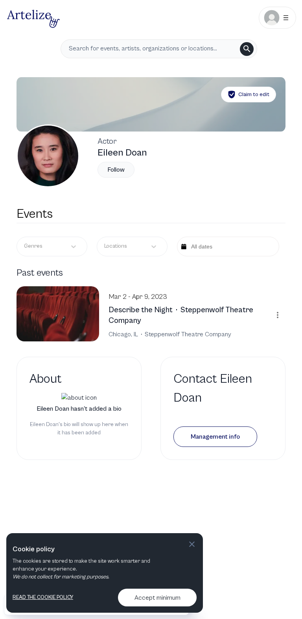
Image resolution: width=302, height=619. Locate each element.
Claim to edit (253, 94)
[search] (247, 49)
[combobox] (104, 246)
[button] (215, 436)
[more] (277, 315)
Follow (116, 169)
